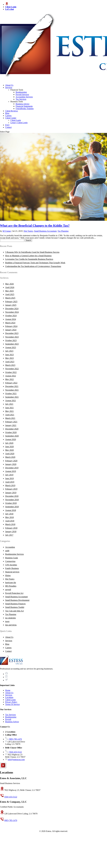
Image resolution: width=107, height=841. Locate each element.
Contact (8, 127)
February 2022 (11, 383)
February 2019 (11, 489)
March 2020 (10, 457)
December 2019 (11, 468)
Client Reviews (11, 111)
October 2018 (11, 503)
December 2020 (11, 429)
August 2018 (10, 510)
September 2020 (12, 436)
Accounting (10, 547)
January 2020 (10, 464)
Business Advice (22, 104)
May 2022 (9, 379)
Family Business (12, 568)
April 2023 (9, 362)
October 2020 (11, 432)
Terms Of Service (12, 704)
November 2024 (12, 312)
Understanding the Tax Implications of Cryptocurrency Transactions (33, 266)
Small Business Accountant (45, 231)
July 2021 (9, 404)
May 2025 (9, 291)
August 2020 (10, 439)
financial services (12, 572)
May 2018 (9, 517)
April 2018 (9, 521)
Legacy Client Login (19, 122)
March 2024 (10, 323)
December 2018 (11, 496)
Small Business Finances (15, 604)
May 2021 (9, 411)
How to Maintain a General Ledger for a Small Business (28, 256)
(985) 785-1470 (15, 739)
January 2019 (10, 493)
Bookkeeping (21, 92)
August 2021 (10, 400)
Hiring (8, 575)
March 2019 (10, 485)
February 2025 (11, 301)
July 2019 (9, 475)
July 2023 (9, 351)
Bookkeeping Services (14, 554)
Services (8, 87)
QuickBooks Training (25, 108)
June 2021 (9, 408)
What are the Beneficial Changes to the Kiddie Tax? (35, 225)
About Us (9, 85)
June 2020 (9, 446)
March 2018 (10, 524)
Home (7, 690)
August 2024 (10, 319)
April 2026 (9, 287)
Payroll (8, 719)
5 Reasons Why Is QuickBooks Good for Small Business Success (32, 252)
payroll (8, 589)
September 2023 (12, 344)
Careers (8, 115)
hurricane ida (10, 582)
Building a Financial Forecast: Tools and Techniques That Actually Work (35, 263)
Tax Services (21, 99)
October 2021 (11, 393)
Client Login (15, 120)
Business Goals (11, 558)
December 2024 (11, 308)
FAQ (7, 125)
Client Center (10, 118)
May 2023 (9, 358)
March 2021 (10, 418)
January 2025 (10, 305)
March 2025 (10, 298)
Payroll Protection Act (14, 593)
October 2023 (11, 340)
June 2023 (9, 355)
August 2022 (10, 376)
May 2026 (9, 284)
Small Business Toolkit (14, 607)
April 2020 (9, 453)
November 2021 (12, 390)
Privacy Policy (11, 702)
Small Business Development (17, 600)
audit (7, 551)
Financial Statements (24, 106)
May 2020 (9, 450)
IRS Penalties (10, 586)
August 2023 (10, 347)
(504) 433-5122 (15, 752)
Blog (7, 113)
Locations (9, 697)
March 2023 (10, 365)
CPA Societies (11, 565)
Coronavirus (10, 561)
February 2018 (11, 528)
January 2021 (10, 425)
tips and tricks (11, 625)
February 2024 (11, 326)
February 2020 (11, 461)
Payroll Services (22, 94)
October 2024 (11, 315)
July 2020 (9, 443)
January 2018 (10, 531)
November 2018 (12, 500)
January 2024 (10, 330)
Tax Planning (63, 231)
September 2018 (12, 507)
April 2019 (9, 482)
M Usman (7, 231)
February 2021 (11, 422)
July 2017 (9, 535)
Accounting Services (24, 97)
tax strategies (10, 618)
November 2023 (12, 337)
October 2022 (11, 372)
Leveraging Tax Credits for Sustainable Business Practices (29, 259)
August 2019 (10, 471)
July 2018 (9, 514)
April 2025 (9, 294)
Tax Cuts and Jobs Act (14, 611)
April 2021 (9, 415)
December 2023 (11, 333)
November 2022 (12, 369)
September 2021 (12, 397)
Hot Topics (28, 231)
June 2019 (9, 478)
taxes (7, 621)
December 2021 (11, 386)
